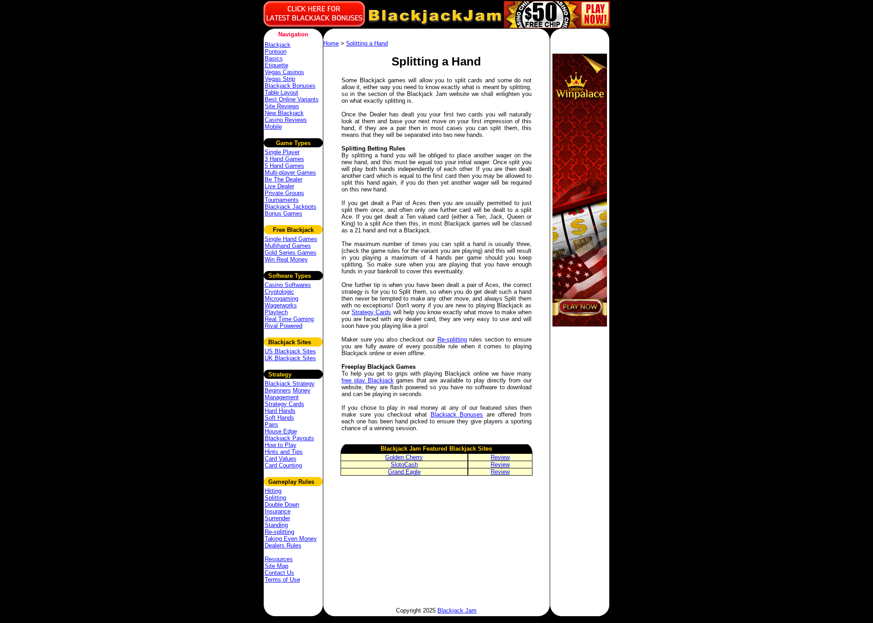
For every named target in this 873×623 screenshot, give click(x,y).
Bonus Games (283, 213)
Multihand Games (288, 245)
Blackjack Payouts (289, 438)
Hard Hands (280, 410)
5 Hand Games (284, 165)
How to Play (280, 445)
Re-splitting (279, 531)
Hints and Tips (284, 451)
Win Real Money (286, 259)
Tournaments (282, 199)
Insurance (278, 511)
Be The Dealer (283, 179)
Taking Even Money (291, 538)
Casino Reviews (286, 119)
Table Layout (281, 92)
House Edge (281, 431)
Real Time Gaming (289, 319)
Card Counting (283, 465)
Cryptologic (279, 291)
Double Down (282, 504)
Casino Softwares (288, 284)
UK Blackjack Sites (290, 358)
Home (331, 43)
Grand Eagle (404, 471)
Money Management (288, 394)
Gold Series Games (290, 252)
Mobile (273, 126)
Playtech (276, 312)
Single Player (282, 152)
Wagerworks (281, 305)
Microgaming (281, 298)
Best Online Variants (292, 99)
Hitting (273, 490)
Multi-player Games (290, 172)
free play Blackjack (367, 380)
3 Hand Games (284, 159)
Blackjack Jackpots (290, 206)
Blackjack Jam (457, 610)
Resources (279, 559)
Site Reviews (282, 106)
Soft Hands (279, 417)
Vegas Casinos (284, 72)
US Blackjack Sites (290, 351)
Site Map (276, 566)
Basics (274, 58)
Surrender (277, 518)
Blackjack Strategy (290, 383)
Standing (276, 525)
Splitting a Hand (367, 43)
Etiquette (276, 65)
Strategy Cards (284, 404)
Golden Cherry (404, 457)
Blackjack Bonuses (290, 85)
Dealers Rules (283, 545)
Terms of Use (282, 579)
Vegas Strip (280, 78)
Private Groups (284, 193)
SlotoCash (404, 464)
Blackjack (278, 44)
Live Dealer (279, 186)
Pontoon (275, 51)
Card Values (280, 458)
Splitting (275, 497)
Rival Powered (283, 325)
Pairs (271, 424)
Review (500, 457)
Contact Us (279, 572)
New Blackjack (284, 113)
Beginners (278, 390)
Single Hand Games (291, 239)
